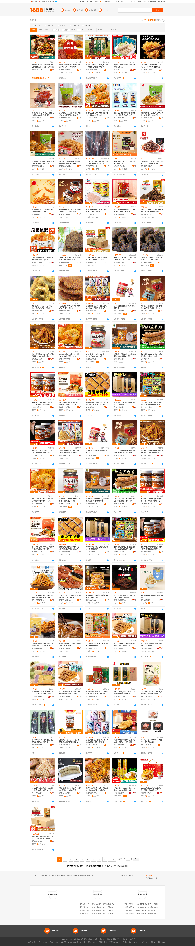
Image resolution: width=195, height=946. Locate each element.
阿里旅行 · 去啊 (91, 942)
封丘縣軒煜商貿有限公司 (65, 696)
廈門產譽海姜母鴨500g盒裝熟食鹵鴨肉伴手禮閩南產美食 (124, 403)
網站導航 (132, 939)
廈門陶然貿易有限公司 (92, 793)
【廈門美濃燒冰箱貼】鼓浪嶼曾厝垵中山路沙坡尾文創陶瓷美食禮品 (151, 403)
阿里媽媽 (100, 942)
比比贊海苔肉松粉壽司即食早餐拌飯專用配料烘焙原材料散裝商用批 (42, 596)
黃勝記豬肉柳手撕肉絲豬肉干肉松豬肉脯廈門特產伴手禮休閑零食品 (42, 644)
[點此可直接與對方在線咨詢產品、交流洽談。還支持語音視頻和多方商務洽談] (80, 78)
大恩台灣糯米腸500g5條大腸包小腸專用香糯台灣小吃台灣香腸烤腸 (70, 789)
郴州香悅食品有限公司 (65, 407)
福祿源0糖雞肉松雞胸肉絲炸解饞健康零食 (152, 596)
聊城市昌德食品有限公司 (38, 69)
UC (134, 942)
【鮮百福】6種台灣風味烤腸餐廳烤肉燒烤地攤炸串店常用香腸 (70, 596)
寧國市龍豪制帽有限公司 (131, 904)
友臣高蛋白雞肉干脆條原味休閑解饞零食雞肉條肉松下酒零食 (42, 210)
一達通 (158, 942)
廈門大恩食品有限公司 (65, 793)
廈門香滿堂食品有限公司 (120, 311)
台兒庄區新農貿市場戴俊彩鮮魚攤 (146, 907)
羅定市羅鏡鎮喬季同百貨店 (147, 69)
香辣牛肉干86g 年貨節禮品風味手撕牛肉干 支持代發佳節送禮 (124, 596)
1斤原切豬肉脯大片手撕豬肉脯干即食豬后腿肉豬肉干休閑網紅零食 (43, 114)
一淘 (83, 942)
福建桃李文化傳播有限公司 (144, 910)
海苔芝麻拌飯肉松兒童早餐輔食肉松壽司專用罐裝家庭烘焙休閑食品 (70, 162)
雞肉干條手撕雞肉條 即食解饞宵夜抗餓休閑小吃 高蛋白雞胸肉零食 (43, 355)
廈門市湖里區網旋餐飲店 (99, 910)
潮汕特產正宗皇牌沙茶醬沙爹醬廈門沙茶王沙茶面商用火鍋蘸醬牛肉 (42, 403)
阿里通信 (124, 942)
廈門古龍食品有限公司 (92, 214)
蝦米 (105, 942)
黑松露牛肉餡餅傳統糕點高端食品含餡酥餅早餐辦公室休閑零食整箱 (124, 741)
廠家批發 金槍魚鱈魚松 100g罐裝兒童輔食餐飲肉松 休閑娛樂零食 (125, 355)
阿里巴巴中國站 (53, 942)
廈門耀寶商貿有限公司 (92, 166)
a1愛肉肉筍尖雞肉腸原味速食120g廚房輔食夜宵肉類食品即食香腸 (151, 693)
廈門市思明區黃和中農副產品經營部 (38, 600)
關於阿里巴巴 (117, 939)
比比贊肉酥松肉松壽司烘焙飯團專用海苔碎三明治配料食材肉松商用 (151, 66)
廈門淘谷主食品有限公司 (120, 69)
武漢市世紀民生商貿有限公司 (120, 118)
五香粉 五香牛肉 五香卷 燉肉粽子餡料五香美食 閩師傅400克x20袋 (97, 259)
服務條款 (102, 939)
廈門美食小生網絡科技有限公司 (89, 904)
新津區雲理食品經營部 (147, 166)
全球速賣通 (62, 942)
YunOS (118, 942)
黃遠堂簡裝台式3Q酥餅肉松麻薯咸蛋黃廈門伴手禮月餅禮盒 (97, 596)
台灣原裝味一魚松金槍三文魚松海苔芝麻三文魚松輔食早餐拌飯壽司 (97, 741)
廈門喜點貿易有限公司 (92, 696)
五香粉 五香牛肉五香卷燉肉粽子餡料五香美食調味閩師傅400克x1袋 (152, 210)
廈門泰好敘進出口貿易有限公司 (65, 69)
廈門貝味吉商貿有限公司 (65, 359)
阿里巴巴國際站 (42, 942)
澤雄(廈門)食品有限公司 (38, 262)
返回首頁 (113, 866)
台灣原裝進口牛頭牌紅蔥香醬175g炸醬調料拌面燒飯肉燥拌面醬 (97, 355)
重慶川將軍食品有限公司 (38, 745)
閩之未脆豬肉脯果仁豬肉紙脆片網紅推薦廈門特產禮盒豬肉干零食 (124, 644)
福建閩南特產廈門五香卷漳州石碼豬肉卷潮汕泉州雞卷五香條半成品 (151, 355)
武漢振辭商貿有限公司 (147, 648)
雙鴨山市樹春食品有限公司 (156, 913)
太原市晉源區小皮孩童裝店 (156, 907)
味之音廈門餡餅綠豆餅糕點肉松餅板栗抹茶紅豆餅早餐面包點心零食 (42, 693)
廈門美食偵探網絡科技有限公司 (101, 904)
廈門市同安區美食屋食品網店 (100, 907)
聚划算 (79, 942)
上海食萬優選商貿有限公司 (120, 793)
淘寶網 (70, 942)
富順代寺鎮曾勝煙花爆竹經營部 (157, 904)
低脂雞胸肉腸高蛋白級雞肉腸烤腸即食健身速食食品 (124, 66)
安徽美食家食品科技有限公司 (147, 793)
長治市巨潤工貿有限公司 (143, 904)
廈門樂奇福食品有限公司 (65, 600)
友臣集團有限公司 (37, 214)
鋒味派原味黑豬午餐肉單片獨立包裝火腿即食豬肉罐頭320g (151, 741)
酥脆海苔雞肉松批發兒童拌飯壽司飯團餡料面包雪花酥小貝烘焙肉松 (70, 114)
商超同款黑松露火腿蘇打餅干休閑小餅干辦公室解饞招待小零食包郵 (42, 789)
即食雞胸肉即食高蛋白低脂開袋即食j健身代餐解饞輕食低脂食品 (43, 259)
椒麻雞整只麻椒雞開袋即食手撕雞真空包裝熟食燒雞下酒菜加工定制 (42, 66)
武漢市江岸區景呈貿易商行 (38, 648)
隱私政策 (109, 939)
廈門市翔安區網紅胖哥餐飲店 (112, 913)
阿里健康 (152, 942)
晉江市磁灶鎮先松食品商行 (38, 696)
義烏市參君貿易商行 (120, 696)
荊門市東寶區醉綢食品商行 (65, 648)
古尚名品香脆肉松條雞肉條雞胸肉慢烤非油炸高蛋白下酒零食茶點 (70, 210)
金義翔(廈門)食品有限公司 (120, 166)
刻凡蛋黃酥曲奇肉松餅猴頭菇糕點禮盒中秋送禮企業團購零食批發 (151, 789)
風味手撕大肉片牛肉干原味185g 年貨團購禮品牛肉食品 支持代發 (125, 210)
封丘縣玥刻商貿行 (119, 648)
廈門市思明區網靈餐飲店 (87, 910)
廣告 (53, 67)
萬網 (130, 942)
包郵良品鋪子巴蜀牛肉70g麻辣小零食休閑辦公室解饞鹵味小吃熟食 (152, 162)
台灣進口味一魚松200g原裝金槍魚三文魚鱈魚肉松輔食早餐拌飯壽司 (97, 307)
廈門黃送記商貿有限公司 (120, 214)
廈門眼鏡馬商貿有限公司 (92, 745)
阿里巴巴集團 (32, 942)
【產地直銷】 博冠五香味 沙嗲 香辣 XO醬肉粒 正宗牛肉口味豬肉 (151, 259)
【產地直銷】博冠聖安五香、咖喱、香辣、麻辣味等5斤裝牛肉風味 (42, 307)
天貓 (74, 942)
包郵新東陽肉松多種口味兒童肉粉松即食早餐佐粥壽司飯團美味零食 (97, 693)
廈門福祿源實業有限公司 (147, 600)
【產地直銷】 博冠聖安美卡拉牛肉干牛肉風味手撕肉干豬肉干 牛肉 (97, 162)
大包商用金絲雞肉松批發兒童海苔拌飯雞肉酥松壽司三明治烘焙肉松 (70, 66)
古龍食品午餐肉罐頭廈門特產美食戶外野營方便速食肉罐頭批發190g (97, 210)
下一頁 (112, 859)
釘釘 (146, 942)
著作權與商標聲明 (86, 939)
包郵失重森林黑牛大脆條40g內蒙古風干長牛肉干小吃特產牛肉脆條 (97, 66)
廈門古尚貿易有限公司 (65, 214)
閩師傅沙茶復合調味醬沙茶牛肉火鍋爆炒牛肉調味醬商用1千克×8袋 (42, 837)
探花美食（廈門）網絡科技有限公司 (90, 907)
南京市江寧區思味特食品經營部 (147, 745)
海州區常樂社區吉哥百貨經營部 (145, 913)
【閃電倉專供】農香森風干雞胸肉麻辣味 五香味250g (124, 162)
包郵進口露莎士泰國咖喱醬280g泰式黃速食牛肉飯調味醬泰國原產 (124, 789)
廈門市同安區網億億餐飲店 (100, 913)
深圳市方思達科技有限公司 (38, 407)
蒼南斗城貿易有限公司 (92, 407)
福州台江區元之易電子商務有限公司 (92, 118)
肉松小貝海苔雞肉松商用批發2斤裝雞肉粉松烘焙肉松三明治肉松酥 (43, 162)
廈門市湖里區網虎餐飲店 (110, 907)
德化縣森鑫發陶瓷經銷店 (131, 907)
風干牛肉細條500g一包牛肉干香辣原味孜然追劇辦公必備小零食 (42, 741)
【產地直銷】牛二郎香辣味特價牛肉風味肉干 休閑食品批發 (70, 307)
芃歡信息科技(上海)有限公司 (92, 600)
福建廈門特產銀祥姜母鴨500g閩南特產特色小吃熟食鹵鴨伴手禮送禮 (70, 644)
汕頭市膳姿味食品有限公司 (65, 745)
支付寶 (138, 942)
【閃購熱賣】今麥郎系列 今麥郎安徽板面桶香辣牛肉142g (97, 644)
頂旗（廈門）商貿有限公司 (92, 69)
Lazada (164, 942)
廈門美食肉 (129, 875)
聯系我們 (125, 939)
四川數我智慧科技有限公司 (132, 913)
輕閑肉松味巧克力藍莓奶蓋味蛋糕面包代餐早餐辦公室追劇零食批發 (124, 114)
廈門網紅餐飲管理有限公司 (111, 904)
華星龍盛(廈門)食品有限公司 (147, 214)
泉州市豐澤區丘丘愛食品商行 (147, 359)
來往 (142, 942)
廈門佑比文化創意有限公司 (147, 407)
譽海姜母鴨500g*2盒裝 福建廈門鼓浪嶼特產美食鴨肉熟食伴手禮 (125, 693)
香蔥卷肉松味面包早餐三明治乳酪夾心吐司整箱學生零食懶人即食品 (70, 355)
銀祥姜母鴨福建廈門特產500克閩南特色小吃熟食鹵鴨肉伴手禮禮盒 (70, 403)
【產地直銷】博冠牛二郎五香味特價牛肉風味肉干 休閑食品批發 (70, 259)
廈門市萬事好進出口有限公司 (92, 359)
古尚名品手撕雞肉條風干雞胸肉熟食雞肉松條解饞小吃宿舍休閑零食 (151, 307)
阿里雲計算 (111, 942)
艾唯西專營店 (128, 910)
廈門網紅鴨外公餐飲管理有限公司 (90, 913)
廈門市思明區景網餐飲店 (110, 910)
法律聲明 (95, 939)
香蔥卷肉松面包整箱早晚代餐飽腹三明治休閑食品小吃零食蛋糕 (97, 114)
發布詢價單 (149, 875)
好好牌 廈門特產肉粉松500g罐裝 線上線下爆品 (125, 307)
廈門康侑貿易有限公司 (120, 359)
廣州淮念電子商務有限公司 (38, 455)
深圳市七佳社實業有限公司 (147, 696)
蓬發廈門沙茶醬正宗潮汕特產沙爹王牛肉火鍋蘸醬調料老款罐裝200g (70, 741)
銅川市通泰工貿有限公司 (155, 910)
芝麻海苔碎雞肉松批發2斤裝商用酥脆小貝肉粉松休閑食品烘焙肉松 (152, 114)
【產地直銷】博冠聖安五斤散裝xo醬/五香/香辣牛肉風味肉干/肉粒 (125, 259)
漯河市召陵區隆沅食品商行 (120, 407)
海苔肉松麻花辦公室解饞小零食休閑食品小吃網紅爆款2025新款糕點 (97, 789)
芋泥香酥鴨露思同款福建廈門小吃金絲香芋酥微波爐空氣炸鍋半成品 (97, 403)
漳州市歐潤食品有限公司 (120, 745)
